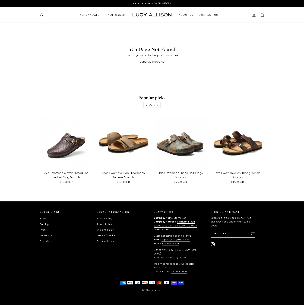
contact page (179, 271)
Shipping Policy (105, 230)
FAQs (42, 230)
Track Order (114, 14)
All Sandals (90, 14)
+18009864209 (170, 243)
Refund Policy (104, 224)
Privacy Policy (104, 218)
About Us (186, 14)
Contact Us (208, 14)
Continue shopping (152, 62)
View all (152, 105)
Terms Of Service (106, 235)
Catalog (44, 224)
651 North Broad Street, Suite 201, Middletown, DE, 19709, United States (175, 225)
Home (43, 218)
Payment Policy (105, 241)
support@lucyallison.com (176, 239)
